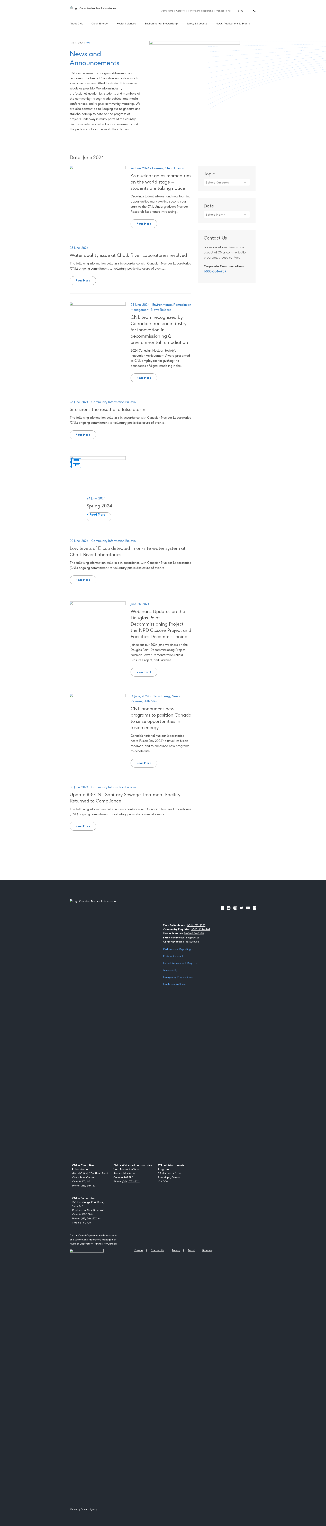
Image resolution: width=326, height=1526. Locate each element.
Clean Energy (174, 168)
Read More (147, 222)
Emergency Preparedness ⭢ (179, 977)
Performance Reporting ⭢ (178, 949)
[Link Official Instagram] (235, 908)
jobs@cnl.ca (192, 941)
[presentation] (98, 185)
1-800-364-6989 (215, 271)
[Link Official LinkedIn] (229, 908)
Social (191, 1250)
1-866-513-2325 (196, 925)
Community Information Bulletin (113, 402)
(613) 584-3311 (89, 1185)
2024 (81, 42)
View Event (147, 671)
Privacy (176, 1250)
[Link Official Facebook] (222, 908)
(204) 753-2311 (131, 1181)
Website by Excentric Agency (83, 1509)
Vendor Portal (223, 10)
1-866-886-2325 (194, 933)
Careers (180, 10)
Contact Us (167, 10)
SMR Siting (150, 701)
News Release (161, 310)
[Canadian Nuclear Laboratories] (101, 11)
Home (73, 42)
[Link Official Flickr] (254, 908)
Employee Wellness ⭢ (176, 983)
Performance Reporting (200, 10)
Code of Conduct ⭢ (174, 956)
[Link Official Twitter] (241, 908)
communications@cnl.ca (185, 937)
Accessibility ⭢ (171, 970)
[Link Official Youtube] (248, 908)
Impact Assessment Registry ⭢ (181, 963)
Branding (207, 1250)
